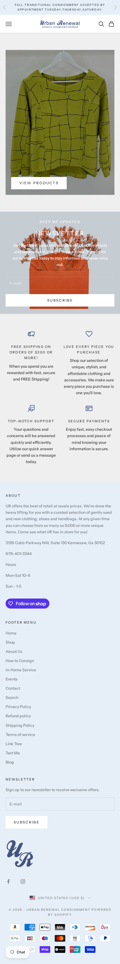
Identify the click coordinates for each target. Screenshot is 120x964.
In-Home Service (21, 669)
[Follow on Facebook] (8, 881)
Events (12, 679)
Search (12, 697)
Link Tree (14, 743)
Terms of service (20, 734)
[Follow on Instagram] (23, 881)
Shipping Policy (20, 725)
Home (11, 633)
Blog (10, 762)
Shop (10, 642)
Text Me (13, 752)
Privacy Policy (18, 706)
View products (39, 183)
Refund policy (18, 715)
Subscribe (60, 300)
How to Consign (20, 660)
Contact (13, 688)
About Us (14, 651)
